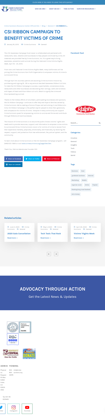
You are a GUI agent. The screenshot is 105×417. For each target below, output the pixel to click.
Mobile (84, 180)
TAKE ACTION (69, 9)
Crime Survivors (30, 44)
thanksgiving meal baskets (81, 189)
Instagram (13, 411)
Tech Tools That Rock (51, 233)
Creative (74, 138)
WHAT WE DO (54, 9)
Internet (90, 175)
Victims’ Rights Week (84, 233)
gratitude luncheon (78, 175)
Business (75, 171)
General (44, 44)
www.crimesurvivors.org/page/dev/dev (36, 143)
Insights (74, 145)
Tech (72, 148)
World (73, 155)
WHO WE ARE (40, 9)
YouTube (27, 411)
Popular (95, 185)
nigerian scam (77, 185)
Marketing (75, 180)
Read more (11, 238)
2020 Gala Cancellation (19, 233)
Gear (82, 171)
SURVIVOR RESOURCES (85, 9)
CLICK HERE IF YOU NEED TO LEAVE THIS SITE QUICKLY (52, 2)
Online (87, 185)
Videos (73, 152)
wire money (76, 194)
